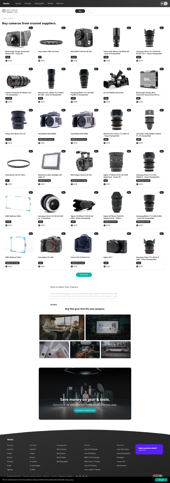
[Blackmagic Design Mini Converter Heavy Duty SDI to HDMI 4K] (149, 90)
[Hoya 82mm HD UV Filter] (18, 172)
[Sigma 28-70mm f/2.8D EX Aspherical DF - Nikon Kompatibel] (116, 213)
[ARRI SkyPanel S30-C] (18, 254)
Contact (54, 476)
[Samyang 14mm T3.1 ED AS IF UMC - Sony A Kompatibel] (149, 254)
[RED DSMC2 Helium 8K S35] (84, 49)
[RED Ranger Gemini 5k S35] (84, 172)
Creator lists (121, 461)
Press (39, 476)
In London (33, 461)
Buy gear (18, 3)
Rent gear (28, 3)
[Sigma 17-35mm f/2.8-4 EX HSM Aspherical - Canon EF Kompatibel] (116, 172)
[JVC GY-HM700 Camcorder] (116, 90)
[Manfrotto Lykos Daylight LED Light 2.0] (51, 172)
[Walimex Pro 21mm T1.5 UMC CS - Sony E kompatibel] (116, 131)
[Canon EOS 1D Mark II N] (84, 254)
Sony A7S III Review (90, 449)
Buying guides (39, 3)
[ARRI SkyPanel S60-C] (18, 213)
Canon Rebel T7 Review (92, 470)
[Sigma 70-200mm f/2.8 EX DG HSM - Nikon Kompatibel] (84, 213)
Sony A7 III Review (90, 466)
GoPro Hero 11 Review (92, 461)
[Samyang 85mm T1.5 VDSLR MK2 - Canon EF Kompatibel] (149, 213)
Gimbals (10, 461)
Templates (120, 457)
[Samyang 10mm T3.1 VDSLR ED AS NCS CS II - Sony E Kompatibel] (149, 49)
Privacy (26, 476)
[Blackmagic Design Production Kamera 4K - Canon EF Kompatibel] (18, 49)
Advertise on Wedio (66, 476)
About (33, 476)
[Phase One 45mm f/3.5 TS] (18, 131)
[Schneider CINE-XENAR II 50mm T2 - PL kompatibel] (149, 131)
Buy (80, 11)
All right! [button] (161, 480)
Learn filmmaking (123, 449)
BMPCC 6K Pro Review (91, 457)
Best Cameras (61, 449)
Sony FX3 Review (90, 453)
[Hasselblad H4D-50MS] (84, 131)
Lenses (9, 453)
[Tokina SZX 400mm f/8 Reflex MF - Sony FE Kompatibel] (116, 49)
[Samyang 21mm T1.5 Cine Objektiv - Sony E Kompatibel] (149, 172)
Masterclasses (122, 466)
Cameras (10, 449)
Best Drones (61, 453)
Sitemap (46, 476)
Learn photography (123, 453)
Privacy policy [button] (69, 480)
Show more (84, 275)
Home (4, 18)
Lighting (10, 470)
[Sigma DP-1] (116, 254)
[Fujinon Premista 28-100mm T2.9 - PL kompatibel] (18, 90)
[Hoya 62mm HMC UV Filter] (51, 49)
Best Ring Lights (62, 461)
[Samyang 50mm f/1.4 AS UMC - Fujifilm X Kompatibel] (84, 90)
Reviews (50, 3)
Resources (120, 445)
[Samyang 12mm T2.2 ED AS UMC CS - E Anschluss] (51, 213)
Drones (9, 457)
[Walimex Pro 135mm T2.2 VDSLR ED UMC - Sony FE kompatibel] (51, 90)
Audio (9, 466)
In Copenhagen (35, 466)
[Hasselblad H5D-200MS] (51, 131)
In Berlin (33, 470)
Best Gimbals (61, 457)
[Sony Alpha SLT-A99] (51, 254)
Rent (89, 11)
